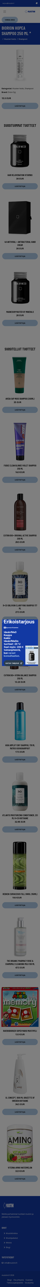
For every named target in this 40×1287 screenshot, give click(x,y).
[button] (14, 663)
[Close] (3, 621)
